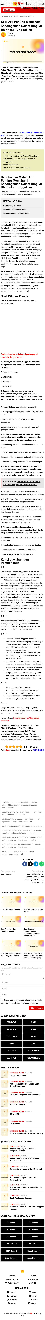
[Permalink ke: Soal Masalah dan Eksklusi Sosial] (11, 921)
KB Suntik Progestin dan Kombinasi (25, 1094)
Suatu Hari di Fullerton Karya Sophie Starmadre (26, 1188)
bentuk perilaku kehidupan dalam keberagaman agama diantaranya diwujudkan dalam (21, 820)
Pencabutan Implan (18, 1075)
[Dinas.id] (22, 3)
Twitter (34, 1292)
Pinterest (13, 1296)
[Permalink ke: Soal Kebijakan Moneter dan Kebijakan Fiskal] (11, 945)
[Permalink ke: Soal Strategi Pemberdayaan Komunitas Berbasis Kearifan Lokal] (34, 921)
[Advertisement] (22, 107)
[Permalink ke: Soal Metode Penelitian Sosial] (34, 901)
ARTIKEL (32, 1283)
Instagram (13, 1299)
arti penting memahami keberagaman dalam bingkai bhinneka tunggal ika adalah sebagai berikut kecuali (19, 805)
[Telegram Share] (36, 863)
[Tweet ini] (30, 863)
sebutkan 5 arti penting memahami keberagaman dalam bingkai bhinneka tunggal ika (21, 845)
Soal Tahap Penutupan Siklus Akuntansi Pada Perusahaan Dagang (33, 955)
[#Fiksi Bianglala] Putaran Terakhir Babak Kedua (25, 1159)
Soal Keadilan (8, 872)
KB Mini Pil (14, 1114)
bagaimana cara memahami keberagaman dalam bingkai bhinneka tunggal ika (21, 813)
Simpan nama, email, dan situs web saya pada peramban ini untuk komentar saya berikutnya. (21, 1001)
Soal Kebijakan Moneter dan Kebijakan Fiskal (11, 954)
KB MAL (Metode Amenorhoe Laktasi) (26, 1133)
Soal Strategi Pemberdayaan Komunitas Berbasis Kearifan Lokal (32, 932)
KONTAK (33, 1275)
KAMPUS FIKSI (14, 1146)
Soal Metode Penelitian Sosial (15, 209)
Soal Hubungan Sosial (12, 205)
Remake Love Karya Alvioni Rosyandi (26, 1169)
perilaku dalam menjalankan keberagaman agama (22, 826)
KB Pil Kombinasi (17, 1104)
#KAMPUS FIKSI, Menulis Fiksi (16, 1141)
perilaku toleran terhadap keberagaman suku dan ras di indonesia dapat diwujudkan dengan (21, 831)
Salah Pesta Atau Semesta (21, 1198)
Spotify (13, 1303)
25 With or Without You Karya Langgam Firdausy (27, 1207)
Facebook (13, 1292)
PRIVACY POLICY (12, 1283)
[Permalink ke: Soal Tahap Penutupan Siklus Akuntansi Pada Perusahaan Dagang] (34, 945)
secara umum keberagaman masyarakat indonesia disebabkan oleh (18, 852)
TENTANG (12, 1275)
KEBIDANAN (14, 1073)
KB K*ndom (15, 1123)
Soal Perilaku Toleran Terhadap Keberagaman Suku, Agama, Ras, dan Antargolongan (34, 877)
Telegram (34, 1303)
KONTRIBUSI (33, 1279)
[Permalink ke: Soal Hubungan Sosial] (11, 901)
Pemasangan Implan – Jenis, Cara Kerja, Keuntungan (24, 1085)
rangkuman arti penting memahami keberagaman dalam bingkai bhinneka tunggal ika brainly (22, 838)
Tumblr (34, 1296)
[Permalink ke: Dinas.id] (3, 34)
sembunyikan (17, 152)
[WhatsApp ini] (41, 863)
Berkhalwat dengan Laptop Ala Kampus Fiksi (23, 1178)
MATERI (21, 1073)
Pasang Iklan (12, 1279)
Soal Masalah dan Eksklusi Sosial (16, 213)
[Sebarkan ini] (24, 863)
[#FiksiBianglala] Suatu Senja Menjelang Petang (22, 1149)
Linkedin (34, 1299)
